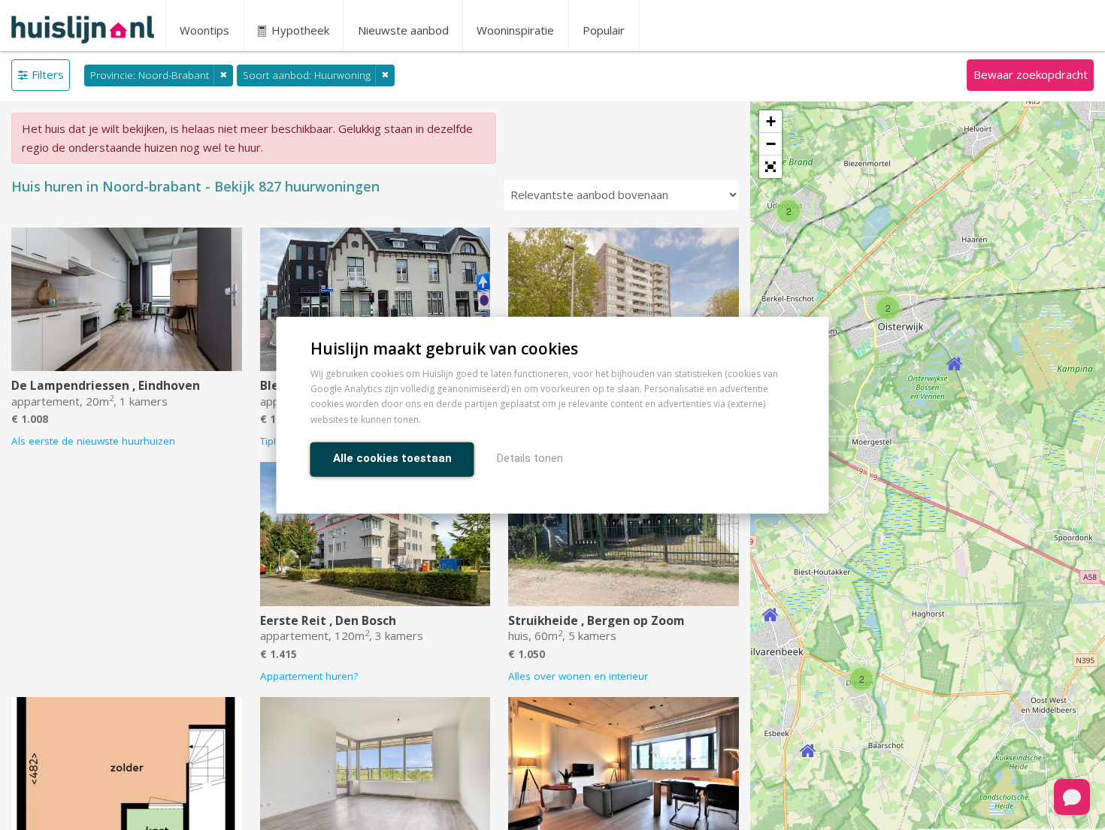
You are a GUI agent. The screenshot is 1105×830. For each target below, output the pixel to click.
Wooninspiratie (515, 30)
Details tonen (530, 457)
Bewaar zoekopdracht (1030, 74)
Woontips (204, 30)
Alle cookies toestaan (392, 457)
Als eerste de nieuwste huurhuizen (93, 441)
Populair (604, 30)
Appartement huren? (309, 676)
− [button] (771, 143)
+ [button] (771, 121)
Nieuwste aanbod (403, 30)
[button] (770, 166)
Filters (48, 74)
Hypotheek (298, 30)
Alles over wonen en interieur (578, 676)
